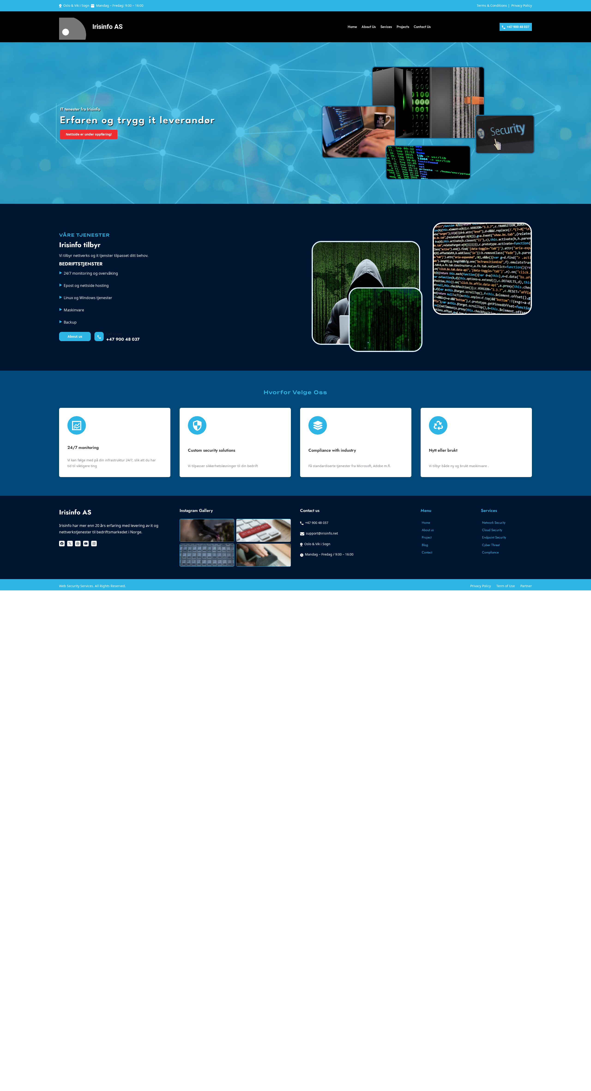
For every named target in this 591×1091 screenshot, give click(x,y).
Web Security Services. (77, 586)
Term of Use (505, 586)
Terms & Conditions (492, 5)
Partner (526, 586)
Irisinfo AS (107, 26)
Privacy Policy (521, 5)
